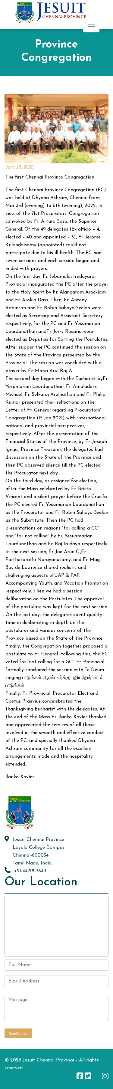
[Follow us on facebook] (80, 1076)
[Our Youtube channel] (96, 1076)
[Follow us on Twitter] (88, 1076)
